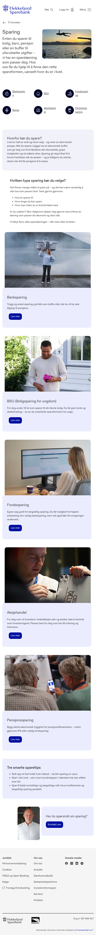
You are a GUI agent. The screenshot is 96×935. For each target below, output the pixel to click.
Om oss (38, 863)
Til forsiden (14, 22)
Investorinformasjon (45, 888)
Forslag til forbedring (18, 888)
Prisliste (38, 900)
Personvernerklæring (14, 863)
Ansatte (38, 869)
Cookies (7, 869)
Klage (5, 881)
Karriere (38, 894)
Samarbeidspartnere (45, 881)
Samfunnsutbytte (43, 875)
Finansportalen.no (84, 930)
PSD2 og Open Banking (15, 875)
